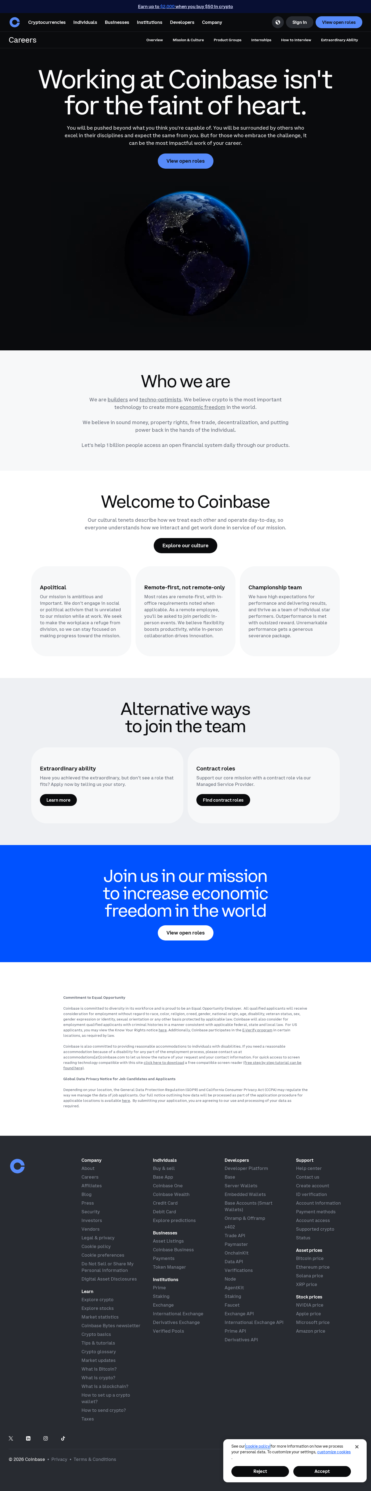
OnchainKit (237, 1253)
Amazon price (310, 1331)
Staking (161, 1296)
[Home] (15, 22)
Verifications (239, 1270)
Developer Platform (246, 1168)
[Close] (357, 1447)
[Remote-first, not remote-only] (185, 611)
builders (118, 399)
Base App (163, 1177)
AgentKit (234, 1287)
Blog (86, 1194)
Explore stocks (97, 1308)
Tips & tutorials (98, 1343)
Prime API (235, 1331)
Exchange (163, 1305)
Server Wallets (241, 1185)
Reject (260, 1471)
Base (230, 1177)
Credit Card (165, 1203)
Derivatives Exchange (176, 1322)
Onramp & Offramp (245, 1218)
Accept (322, 1471)
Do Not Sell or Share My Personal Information (107, 1267)
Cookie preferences (102, 1255)
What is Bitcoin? (99, 1369)
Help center (309, 1168)
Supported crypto (315, 1229)
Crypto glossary (98, 1351)
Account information (318, 1203)
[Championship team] (290, 611)
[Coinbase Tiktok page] (63, 1438)
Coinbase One (168, 1185)
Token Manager (169, 1267)
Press (87, 1203)
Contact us (307, 1177)
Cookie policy (96, 1246)
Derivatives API (241, 1339)
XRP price (306, 1284)
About (88, 1168)
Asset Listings (168, 1241)
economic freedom (202, 407)
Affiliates (91, 1185)
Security (90, 1211)
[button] (85, 22)
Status (303, 1237)
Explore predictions (174, 1220)
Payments (164, 1258)
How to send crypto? (103, 1410)
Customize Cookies (334, 1452)
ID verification (311, 1194)
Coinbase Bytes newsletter (110, 1325)
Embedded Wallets (245, 1194)
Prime (159, 1287)
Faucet (232, 1305)
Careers (90, 1177)
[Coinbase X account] (11, 1438)
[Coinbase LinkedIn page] (28, 1438)
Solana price (309, 1275)
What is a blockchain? (104, 1386)
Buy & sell (164, 1168)
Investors (91, 1220)
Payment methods (316, 1211)
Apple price (308, 1313)
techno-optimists (160, 399)
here (163, 1030)
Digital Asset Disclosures (109, 1279)
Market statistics (100, 1317)
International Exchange (178, 1313)
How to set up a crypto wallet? (105, 1398)
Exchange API (239, 1313)
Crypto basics (96, 1334)
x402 (230, 1227)
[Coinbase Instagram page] (45, 1438)
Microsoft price (313, 1322)
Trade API (235, 1235)
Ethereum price (313, 1267)
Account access (313, 1220)
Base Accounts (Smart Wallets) (248, 1206)
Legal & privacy (98, 1237)
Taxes (87, 1419)
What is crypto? (98, 1377)
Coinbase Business (173, 1249)
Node (230, 1279)
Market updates (98, 1360)
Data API (234, 1261)
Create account (312, 1185)
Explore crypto (97, 1299)
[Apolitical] (81, 611)
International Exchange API (254, 1322)
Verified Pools (168, 1331)
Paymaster (236, 1244)
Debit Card (164, 1211)
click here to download (164, 1062)
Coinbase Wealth (171, 1194)
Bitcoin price (310, 1258)
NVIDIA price (309, 1305)
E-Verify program (257, 1030)
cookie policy (258, 1446)
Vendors (90, 1229)
